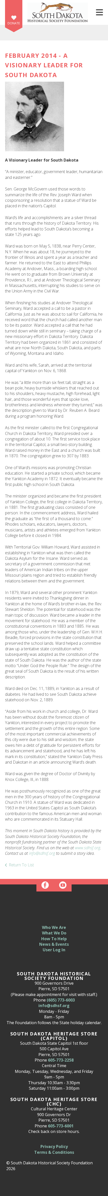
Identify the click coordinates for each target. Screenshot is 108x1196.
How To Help (54, 938)
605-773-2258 (61, 1060)
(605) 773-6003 (61, 1000)
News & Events (54, 944)
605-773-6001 (61, 1126)
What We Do (54, 933)
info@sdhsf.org (42, 853)
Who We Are (54, 927)
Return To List (21, 865)
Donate (14, 23)
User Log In (54, 950)
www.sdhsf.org (87, 848)
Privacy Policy (54, 1146)
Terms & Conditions (54, 1152)
